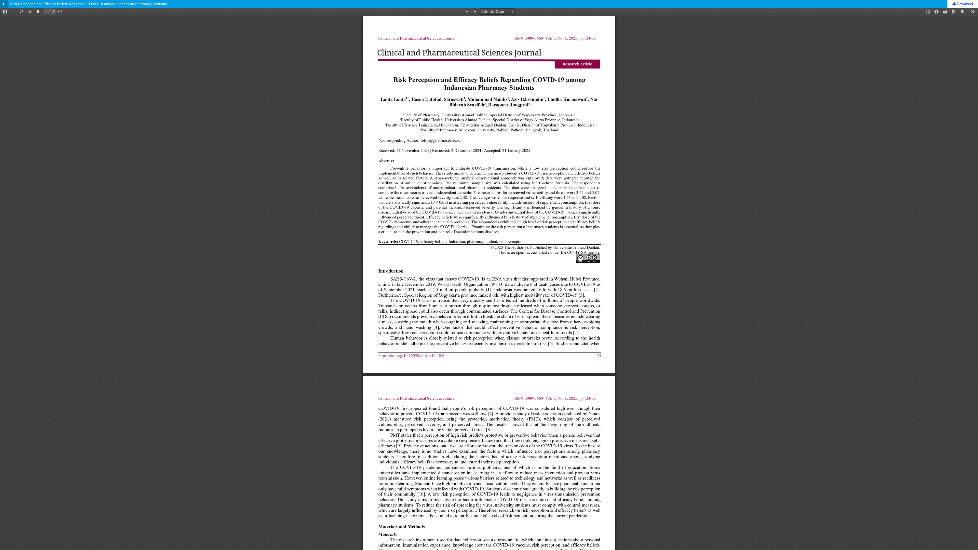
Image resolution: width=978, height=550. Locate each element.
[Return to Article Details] (4, 4)
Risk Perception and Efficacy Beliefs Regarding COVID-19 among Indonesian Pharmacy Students (88, 4)
